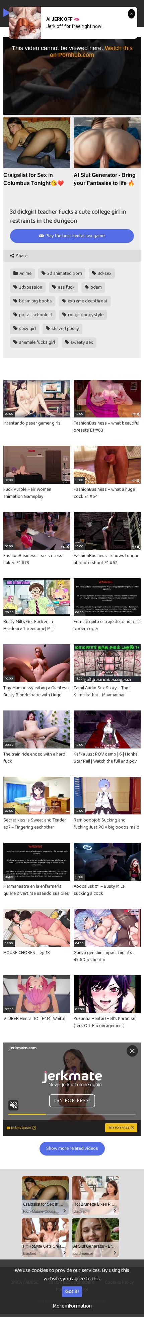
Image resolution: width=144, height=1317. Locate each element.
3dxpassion (30, 287)
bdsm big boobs (35, 301)
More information (72, 1306)
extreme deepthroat (87, 301)
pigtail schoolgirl (35, 315)
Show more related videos (72, 1148)
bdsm (95, 287)
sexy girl (27, 328)
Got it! (72, 1291)
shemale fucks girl (36, 342)
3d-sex (104, 273)
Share (21, 256)
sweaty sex (81, 342)
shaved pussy (65, 328)
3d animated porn (64, 273)
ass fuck (66, 287)
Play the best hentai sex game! (75, 236)
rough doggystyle (85, 315)
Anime (24, 273)
